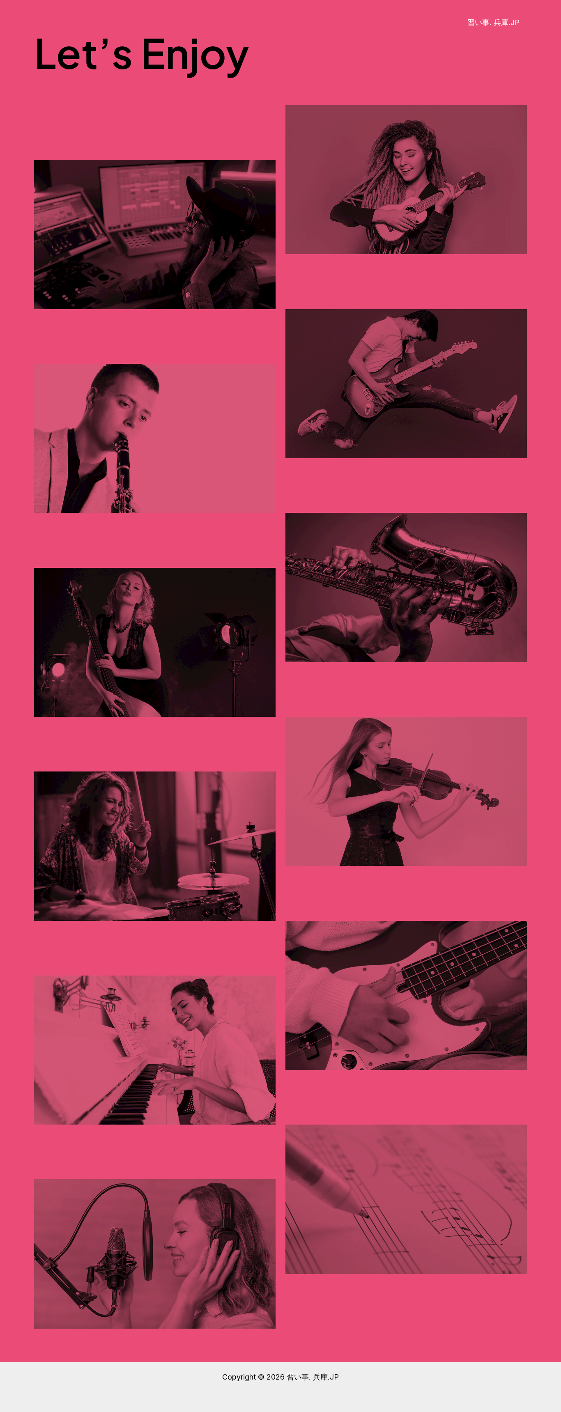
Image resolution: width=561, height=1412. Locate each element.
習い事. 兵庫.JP (493, 22)
